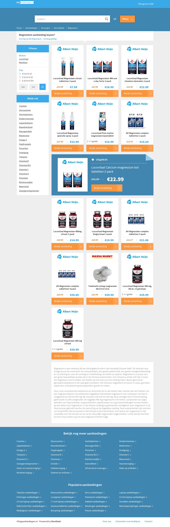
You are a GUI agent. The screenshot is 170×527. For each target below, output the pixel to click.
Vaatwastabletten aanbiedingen (65, 506)
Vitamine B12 (25, 165)
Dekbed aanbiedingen (95, 501)
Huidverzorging (58, 468)
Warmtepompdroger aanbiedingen (135, 506)
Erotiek (54, 463)
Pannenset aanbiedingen (96, 497)
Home (19, 28)
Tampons (23, 157)
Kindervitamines (26, 118)
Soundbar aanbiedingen (130, 501)
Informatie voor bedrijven (127, 521)
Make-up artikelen (127, 468)
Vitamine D (24, 173)
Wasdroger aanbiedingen (96, 506)
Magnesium (73, 28)
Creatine (23, 106)
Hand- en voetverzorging (28, 468)
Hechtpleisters (26, 114)
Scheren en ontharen (60, 472)
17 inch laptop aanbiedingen (64, 501)
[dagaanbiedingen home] (25, 3)
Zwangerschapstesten (29, 190)
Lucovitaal (23, 59)
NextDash (56, 521)
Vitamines (23, 178)
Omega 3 (23, 140)
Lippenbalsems (26, 123)
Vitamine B (24, 161)
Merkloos (23, 62)
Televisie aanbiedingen (27, 492)
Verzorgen (45, 28)
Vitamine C (23, 169)
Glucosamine (25, 110)
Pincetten (23, 148)
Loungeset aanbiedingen (62, 497)
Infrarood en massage (95, 468)
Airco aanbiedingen (94, 492)
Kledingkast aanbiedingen (29, 510)
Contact (148, 521)
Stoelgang (23, 152)
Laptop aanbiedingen (129, 492)
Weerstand (24, 186)
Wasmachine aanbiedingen (63, 492)
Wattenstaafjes (26, 182)
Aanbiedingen (31, 28)
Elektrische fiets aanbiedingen (31, 506)
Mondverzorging (24, 472)
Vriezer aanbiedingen (94, 510)
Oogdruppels (25, 144)
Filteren (33, 48)
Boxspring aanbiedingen (62, 510)
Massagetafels (25, 131)
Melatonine (24, 135)
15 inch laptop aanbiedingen (29, 501)
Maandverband (25, 127)
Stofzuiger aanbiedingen (28, 497)
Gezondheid (59, 28)
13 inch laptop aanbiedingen (132, 497)
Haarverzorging (126, 463)
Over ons (107, 521)
